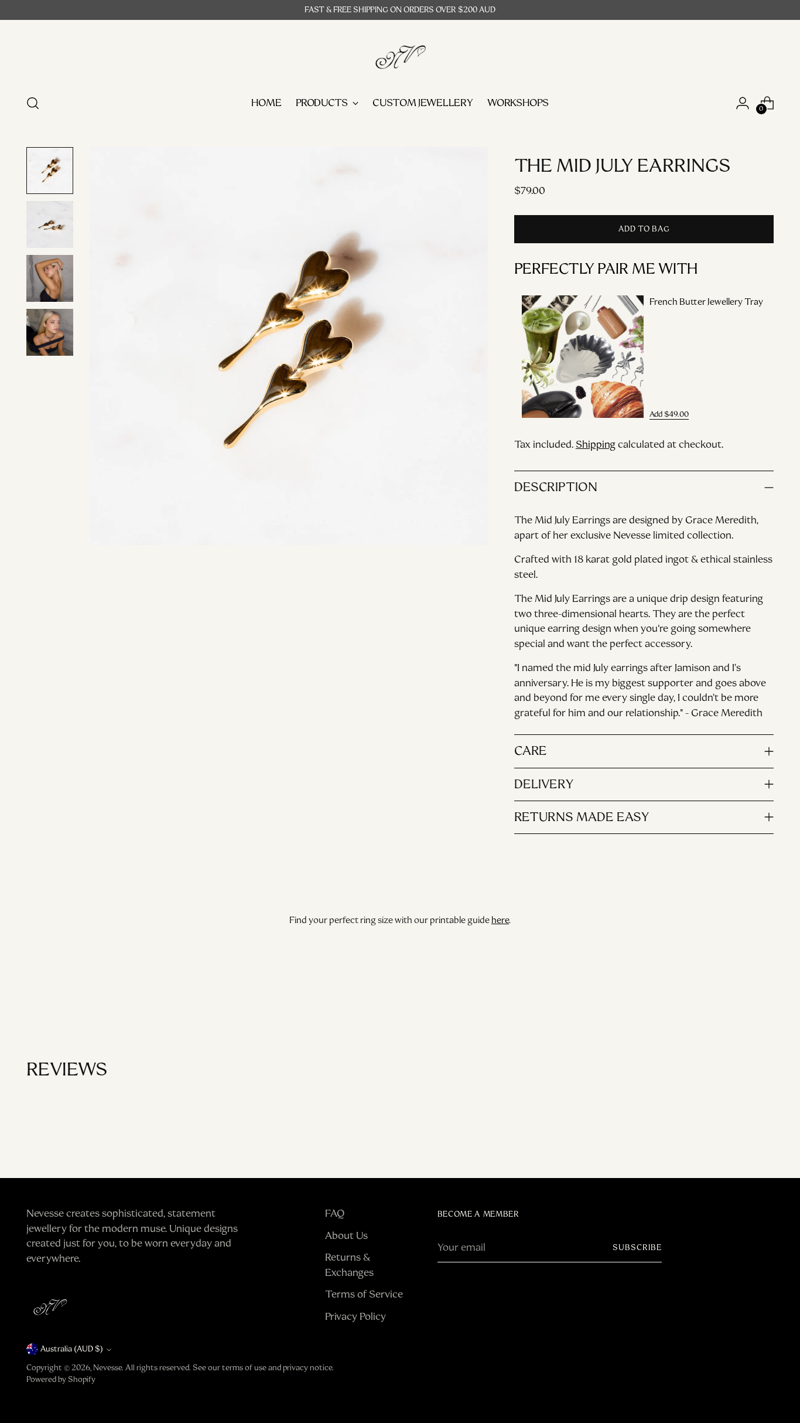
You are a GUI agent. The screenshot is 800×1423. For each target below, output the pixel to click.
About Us (346, 1235)
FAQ (334, 1213)
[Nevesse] (400, 55)
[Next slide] (756, 357)
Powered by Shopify (60, 1379)
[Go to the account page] (742, 103)
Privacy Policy (355, 1316)
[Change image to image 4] (49, 332)
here (500, 920)
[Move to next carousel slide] (764, 996)
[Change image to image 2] (49, 224)
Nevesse (107, 1368)
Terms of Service (364, 1294)
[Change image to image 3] (49, 278)
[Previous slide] (531, 357)
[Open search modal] (33, 103)
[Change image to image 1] (49, 170)
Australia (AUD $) (71, 1349)
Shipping (596, 444)
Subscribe (637, 1247)
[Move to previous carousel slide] (737, 996)
